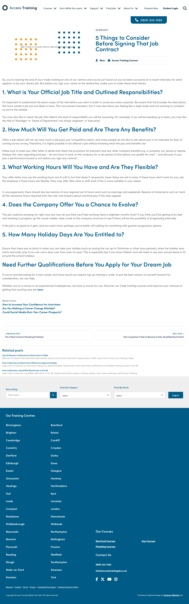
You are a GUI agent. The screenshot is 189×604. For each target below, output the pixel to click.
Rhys (102, 60)
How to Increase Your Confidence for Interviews (31, 304)
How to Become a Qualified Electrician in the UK (25, 370)
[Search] (53, 395)
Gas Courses (148, 541)
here (40, 289)
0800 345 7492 (151, 20)
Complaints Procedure (47, 587)
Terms (25, 587)
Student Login (170, 8)
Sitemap (9, 587)
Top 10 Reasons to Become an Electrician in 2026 (25, 355)
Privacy (33, 587)
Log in (175, 395)
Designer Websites (172, 595)
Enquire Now (151, 8)
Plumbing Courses (105, 546)
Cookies (18, 587)
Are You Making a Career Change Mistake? (29, 308)
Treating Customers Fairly (68, 587)
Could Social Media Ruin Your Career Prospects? (32, 312)
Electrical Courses (105, 541)
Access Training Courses (125, 60)
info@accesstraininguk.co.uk (111, 570)
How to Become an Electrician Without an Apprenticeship (29, 362)
